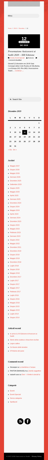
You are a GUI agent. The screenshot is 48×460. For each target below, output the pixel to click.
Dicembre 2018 (15, 262)
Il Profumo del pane (17, 351)
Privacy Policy (37, 456)
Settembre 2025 (16, 184)
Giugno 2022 (14, 240)
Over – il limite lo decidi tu (31, 374)
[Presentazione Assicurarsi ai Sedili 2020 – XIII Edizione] (24, 34)
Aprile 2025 (14, 195)
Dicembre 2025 (15, 181)
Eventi (12, 58)
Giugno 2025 (14, 188)
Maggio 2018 (15, 273)
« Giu (10, 150)
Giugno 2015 (14, 306)
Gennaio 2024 (15, 218)
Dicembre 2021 (15, 247)
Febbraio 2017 (15, 292)
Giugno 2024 (14, 207)
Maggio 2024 (15, 210)
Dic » (15, 150)
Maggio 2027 (15, 166)
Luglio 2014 (14, 314)
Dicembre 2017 (15, 277)
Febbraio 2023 (15, 232)
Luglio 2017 (14, 280)
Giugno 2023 (14, 225)
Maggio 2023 (15, 229)
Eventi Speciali (19, 58)
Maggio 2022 (15, 244)
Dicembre (22, 28)
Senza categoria (16, 398)
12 (25, 132)
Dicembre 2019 (15, 251)
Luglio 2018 (14, 266)
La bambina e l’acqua (27, 367)
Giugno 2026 (14, 170)
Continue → (19, 71)
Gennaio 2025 (15, 199)
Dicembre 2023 (15, 221)
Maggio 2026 (15, 173)
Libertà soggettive (34, 371)
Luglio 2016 (14, 295)
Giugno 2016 (14, 299)
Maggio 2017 (15, 288)
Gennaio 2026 (15, 177)
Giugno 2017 (14, 284)
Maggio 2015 (15, 310)
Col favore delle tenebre (18, 347)
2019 (15, 28)
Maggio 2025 (15, 192)
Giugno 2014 (14, 317)
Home (10, 28)
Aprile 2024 (14, 214)
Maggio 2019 (15, 258)
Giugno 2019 (14, 255)
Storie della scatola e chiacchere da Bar (24, 340)
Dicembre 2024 (15, 203)
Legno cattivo (15, 343)
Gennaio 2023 (15, 236)
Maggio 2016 (15, 303)
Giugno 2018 (14, 269)
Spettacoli (13, 402)
